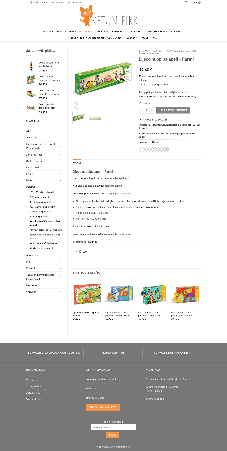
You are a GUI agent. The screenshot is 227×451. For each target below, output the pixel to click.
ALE (155, 38)
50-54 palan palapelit (40, 211)
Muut (145, 38)
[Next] (129, 78)
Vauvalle (175, 31)
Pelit (71, 31)
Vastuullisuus (34, 399)
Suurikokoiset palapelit (41, 248)
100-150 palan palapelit (41, 192)
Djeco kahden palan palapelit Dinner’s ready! (118, 314)
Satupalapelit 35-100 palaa (43, 243)
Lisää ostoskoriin (173, 110)
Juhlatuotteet (156, 31)
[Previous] (78, 78)
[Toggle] (60, 137)
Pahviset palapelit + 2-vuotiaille (45, 229)
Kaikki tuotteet (35, 161)
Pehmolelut (119, 31)
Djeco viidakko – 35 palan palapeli (85, 314)
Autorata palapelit (38, 216)
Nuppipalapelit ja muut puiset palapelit (44, 223)
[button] (53, 2)
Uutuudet (49, 31)
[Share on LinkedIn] (166, 149)
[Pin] (160, 149)
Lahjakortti (32, 167)
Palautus (91, 388)
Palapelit (84, 31)
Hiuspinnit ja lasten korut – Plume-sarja (96, 38)
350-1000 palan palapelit (42, 206)
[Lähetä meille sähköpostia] (34, 2)
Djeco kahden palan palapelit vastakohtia (181, 314)
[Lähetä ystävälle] (154, 149)
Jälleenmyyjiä (74, 2)
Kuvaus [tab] (77, 162)
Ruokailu (136, 31)
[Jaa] (142, 149)
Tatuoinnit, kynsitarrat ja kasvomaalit (40, 277)
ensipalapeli (165, 133)
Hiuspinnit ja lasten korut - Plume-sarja (41, 146)
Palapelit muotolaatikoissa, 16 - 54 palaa (45, 236)
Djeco (155, 142)
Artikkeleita (33, 392)
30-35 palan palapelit (40, 201)
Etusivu (144, 51)
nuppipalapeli (178, 133)
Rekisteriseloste (95, 397)
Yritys (29, 380)
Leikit (60, 31)
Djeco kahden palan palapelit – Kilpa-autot (149, 314)
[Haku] (186, 2)
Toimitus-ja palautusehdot (101, 379)
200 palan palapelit (39, 197)
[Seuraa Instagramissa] (31, 2)
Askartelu (101, 31)
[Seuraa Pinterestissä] (37, 2)
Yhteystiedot (33, 386)
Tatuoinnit (133, 38)
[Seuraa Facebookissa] (28, 2)
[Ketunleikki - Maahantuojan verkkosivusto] (113, 16)
